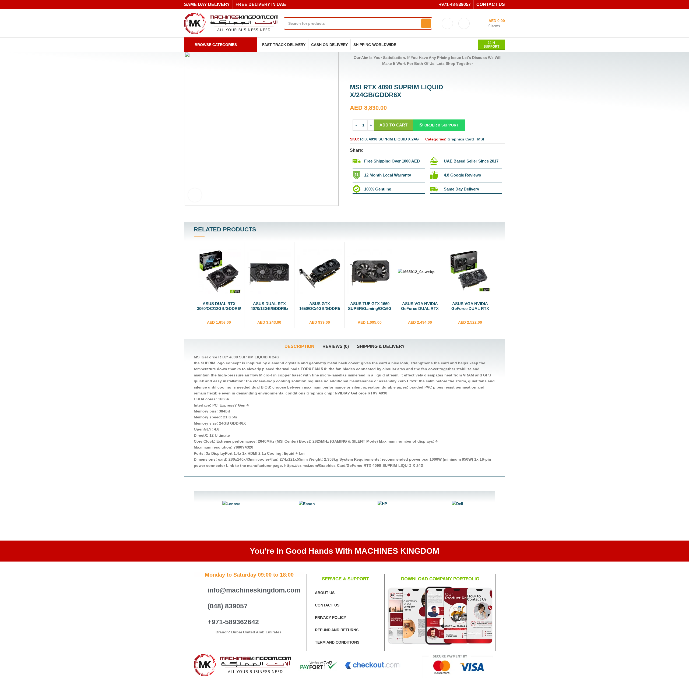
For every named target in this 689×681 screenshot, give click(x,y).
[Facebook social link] (368, 150)
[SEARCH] (426, 23)
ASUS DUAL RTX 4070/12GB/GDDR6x (219, 306)
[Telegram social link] (392, 150)
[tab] (299, 346)
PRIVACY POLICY (330, 617)
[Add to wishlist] (237, 266)
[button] (439, 125)
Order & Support (441, 125)
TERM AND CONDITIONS (337, 642)
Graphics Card (461, 139)
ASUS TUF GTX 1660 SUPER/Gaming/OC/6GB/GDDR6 (320, 308)
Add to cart (393, 125)
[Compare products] (464, 23)
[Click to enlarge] (195, 195)
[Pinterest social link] (380, 150)
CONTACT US (327, 605)
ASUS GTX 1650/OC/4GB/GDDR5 (269, 306)
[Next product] (363, 75)
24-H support (491, 44)
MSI (480, 139)
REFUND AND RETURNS (336, 630)
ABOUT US (325, 593)
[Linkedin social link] (386, 150)
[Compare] (237, 254)
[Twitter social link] (374, 150)
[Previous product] (352, 75)
